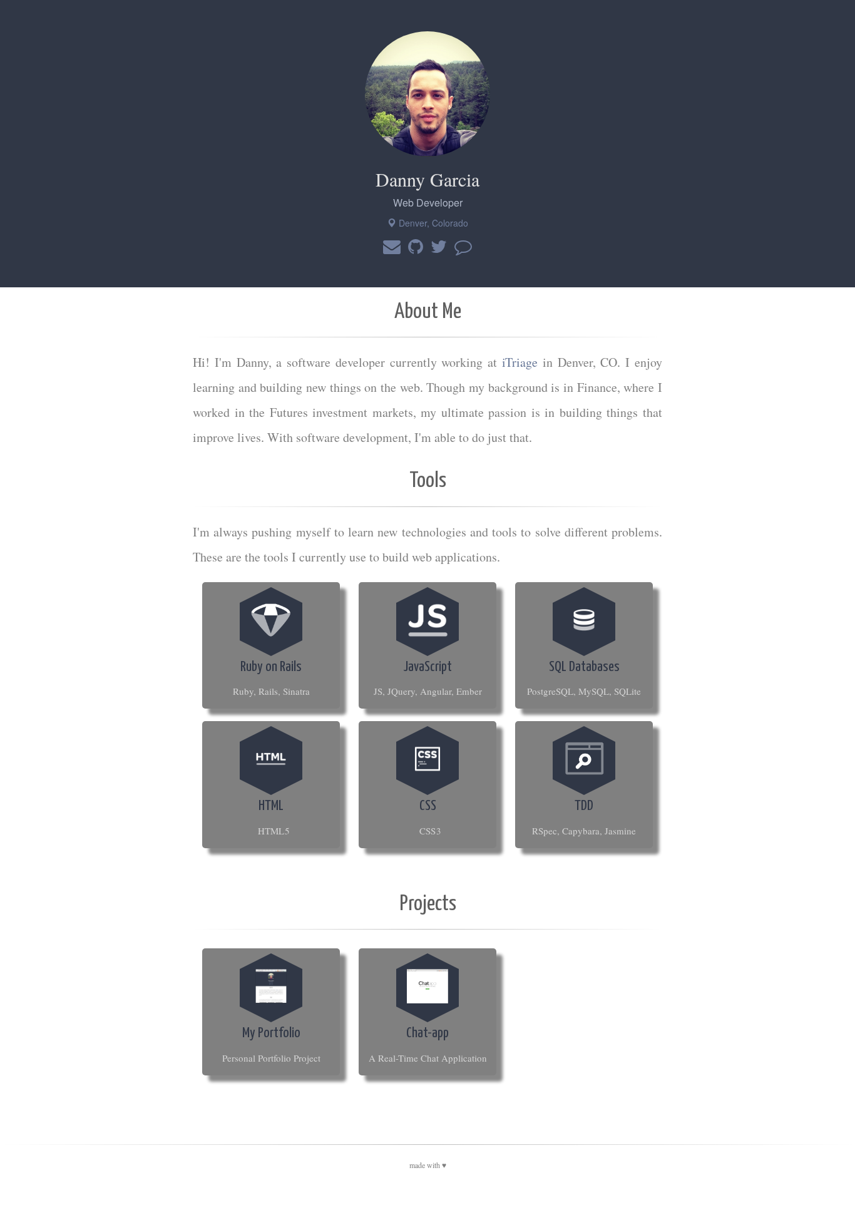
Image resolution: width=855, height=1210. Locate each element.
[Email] (392, 247)
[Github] (416, 247)
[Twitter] (438, 247)
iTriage (520, 362)
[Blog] (463, 247)
